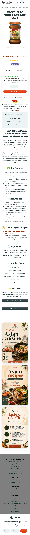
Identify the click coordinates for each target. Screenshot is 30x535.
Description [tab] (8, 115)
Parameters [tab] (20, 115)
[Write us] (15, 509)
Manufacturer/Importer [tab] (15, 125)
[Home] (7, 2)
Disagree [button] (15, 531)
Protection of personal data (15, 473)
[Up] (17, 86)
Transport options (21, 97)
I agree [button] (24, 531)
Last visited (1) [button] (14, 308)
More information (21, 527)
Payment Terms (15, 464)
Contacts (15, 489)
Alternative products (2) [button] (14, 300)
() (19, 60)
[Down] (11, 86)
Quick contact (15, 511)
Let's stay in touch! (15, 482)
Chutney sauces (13, 7)
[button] (26, 34)
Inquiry (15, 480)
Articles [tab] (20, 121)
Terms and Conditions (15, 461)
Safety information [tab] (15, 118)
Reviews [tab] (9, 121)
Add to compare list (22, 56)
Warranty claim (15, 468)
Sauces (6, 7)
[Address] (15, 499)
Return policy (15, 471)
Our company (15, 486)
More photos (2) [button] (14, 52)
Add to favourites (9, 56)
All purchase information (15, 459)
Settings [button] (6, 531)
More (16, 110)
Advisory (15, 477)
